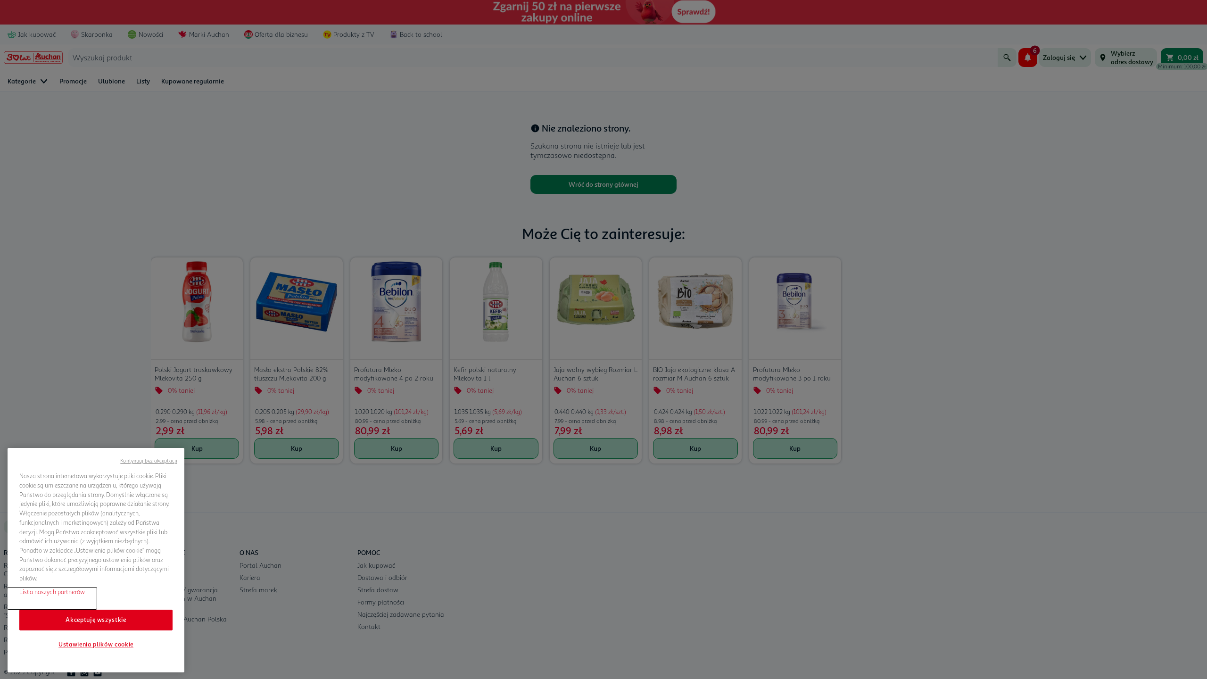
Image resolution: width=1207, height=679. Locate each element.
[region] (96, 560)
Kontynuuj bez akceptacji (148, 460)
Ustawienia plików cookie (95, 644)
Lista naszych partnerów (52, 591)
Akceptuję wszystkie (96, 619)
